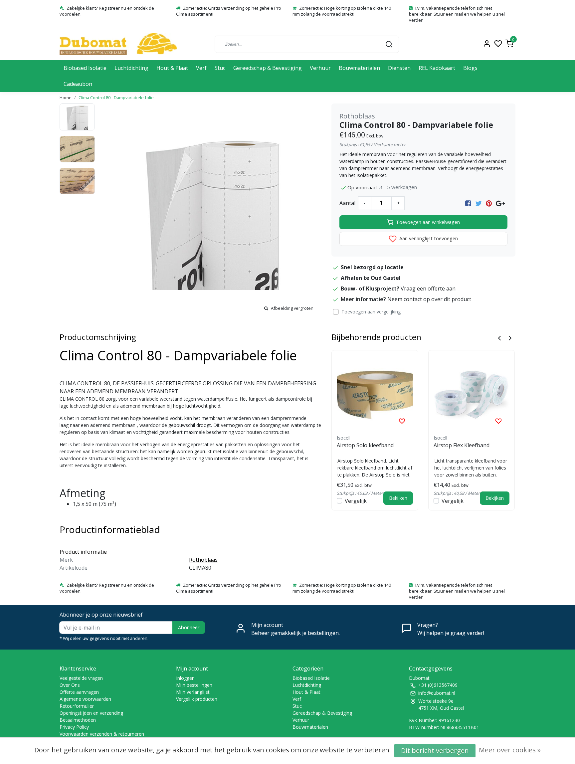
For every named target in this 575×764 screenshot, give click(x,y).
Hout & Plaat (172, 68)
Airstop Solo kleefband (365, 445)
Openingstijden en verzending (91, 713)
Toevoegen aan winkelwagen (428, 222)
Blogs (470, 68)
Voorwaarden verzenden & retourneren (102, 734)
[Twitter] (478, 203)
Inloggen (185, 678)
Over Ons (70, 685)
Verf (201, 68)
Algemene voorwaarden (85, 699)
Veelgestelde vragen (81, 678)
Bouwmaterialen (359, 68)
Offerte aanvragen (79, 692)
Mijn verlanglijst (193, 692)
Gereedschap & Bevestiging (267, 68)
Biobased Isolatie (85, 68)
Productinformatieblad (110, 529)
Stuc (220, 68)
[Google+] (500, 203)
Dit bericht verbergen (435, 750)
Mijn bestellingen (194, 685)
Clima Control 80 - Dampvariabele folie (116, 97)
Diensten (399, 68)
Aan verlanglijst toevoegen (428, 238)
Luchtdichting (131, 68)
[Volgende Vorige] (510, 337)
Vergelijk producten (196, 699)
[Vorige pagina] (499, 337)
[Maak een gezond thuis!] (118, 44)
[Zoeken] (389, 44)
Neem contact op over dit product (429, 299)
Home (66, 97)
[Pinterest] (489, 203)
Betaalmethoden (78, 720)
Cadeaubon (78, 84)
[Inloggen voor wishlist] (402, 421)
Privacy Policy (74, 727)
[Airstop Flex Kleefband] (472, 393)
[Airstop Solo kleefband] (375, 393)
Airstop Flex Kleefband (461, 445)
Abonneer (188, 627)
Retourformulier (77, 706)
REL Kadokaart (437, 68)
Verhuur (320, 68)
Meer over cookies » (510, 749)
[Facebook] (468, 203)
